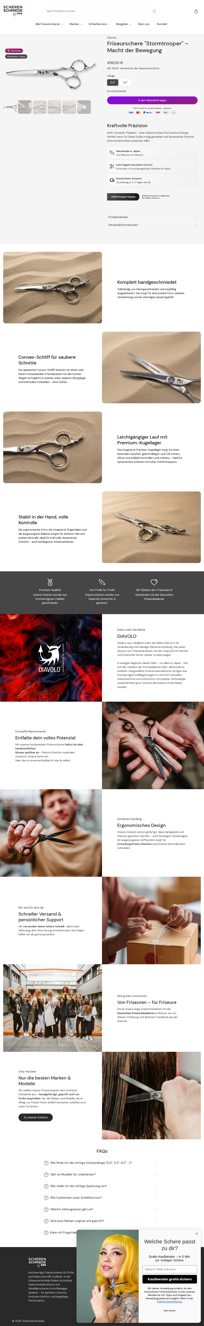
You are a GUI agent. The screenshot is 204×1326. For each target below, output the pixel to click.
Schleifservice (98, 24)
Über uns (143, 24)
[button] (152, 100)
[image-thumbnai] (10, 107)
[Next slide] (93, 69)
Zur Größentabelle (116, 90)
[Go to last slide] (6, 69)
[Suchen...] (154, 11)
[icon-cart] (196, 11)
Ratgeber (122, 24)
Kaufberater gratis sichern (170, 1279)
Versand (125, 68)
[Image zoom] (50, 73)
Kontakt (162, 24)
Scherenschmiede (33, 1320)
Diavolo (111, 37)
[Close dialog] (197, 1234)
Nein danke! (170, 1310)
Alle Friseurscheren (47, 24)
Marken (74, 24)
